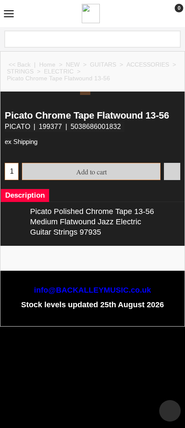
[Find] (173, 39)
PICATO (17, 126)
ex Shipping (21, 141)
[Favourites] (172, 171)
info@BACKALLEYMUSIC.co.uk (92, 290)
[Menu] (9, 14)
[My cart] (171, 13)
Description (25, 195)
